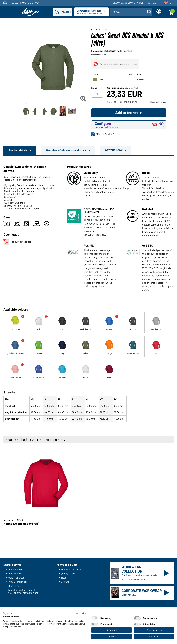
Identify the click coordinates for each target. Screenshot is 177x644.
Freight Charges (16, 577)
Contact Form (15, 573)
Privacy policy (79, 613)
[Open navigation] (5, 11)
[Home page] (32, 12)
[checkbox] (94, 618)
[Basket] (171, 12)
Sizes (63, 577)
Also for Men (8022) (106, 133)
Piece (94, 87)
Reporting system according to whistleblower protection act (24, 591)
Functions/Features (71, 569)
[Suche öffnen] (149, 12)
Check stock (14, 585)
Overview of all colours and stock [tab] (66, 150)
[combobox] (131, 12)
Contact (152, 2)
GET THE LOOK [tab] (114, 150)
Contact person (16, 569)
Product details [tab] (18, 150)
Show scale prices (158, 102)
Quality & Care (68, 573)
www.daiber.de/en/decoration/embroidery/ (106, 188)
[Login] (160, 12)
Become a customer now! (128, 2)
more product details (100, 54)
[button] (7, 613)
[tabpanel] (88, 290)
